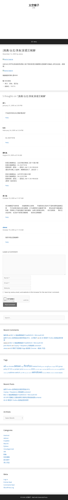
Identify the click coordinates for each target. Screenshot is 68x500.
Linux (29, 369)
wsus (48, 373)
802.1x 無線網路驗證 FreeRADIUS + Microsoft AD (27, 335)
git (48, 366)
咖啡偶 (6, 335)
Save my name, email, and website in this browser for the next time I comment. (32, 292)
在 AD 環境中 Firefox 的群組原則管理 (16, 400)
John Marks (7, 345)
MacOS (6, 444)
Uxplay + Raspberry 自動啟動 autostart (27, 345)
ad (5, 366)
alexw (5, 227)
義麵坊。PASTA (10, 86)
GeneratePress (42, 497)
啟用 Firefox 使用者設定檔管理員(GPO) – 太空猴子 (20, 338)
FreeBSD (6, 441)
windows (37, 372)
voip (26, 372)
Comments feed (9, 485)
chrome (11, 366)
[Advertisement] (34, 25)
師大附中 (7, 460)
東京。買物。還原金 (11, 84)
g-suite (42, 366)
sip (7, 372)
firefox (28, 366)
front (39, 366)
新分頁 (56, 372)
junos (21, 369)
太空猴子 (34, 5)
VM (5, 452)
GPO (56, 366)
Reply (7, 117)
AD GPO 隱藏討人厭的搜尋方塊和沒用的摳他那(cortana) (22, 397)
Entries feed (8, 482)
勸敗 (5, 454)
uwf (21, 372)
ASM (7, 366)
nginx (41, 369)
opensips (44, 369)
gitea (50, 366)
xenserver (52, 372)
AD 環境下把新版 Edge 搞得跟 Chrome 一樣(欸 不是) (27, 348)
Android (6, 435)
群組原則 (61, 372)
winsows (44, 372)
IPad (13, 369)
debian (17, 365)
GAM (46, 366)
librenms (26, 369)
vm (23, 373)
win (28, 372)
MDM (33, 369)
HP (9, 369)
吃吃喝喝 (8, 81)
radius (5, 372)
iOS (11, 369)
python (62, 369)
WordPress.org (9, 488)
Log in (6, 479)
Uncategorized (9, 449)
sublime (11, 372)
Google (53, 366)
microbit (37, 369)
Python (6, 446)
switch (17, 372)
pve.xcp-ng (56, 369)
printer (52, 369)
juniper (17, 369)
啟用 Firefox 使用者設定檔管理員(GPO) (17, 389)
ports (48, 369)
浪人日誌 (7, 462)
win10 (30, 372)
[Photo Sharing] (8, 60)
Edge (22, 366)
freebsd (34, 366)
